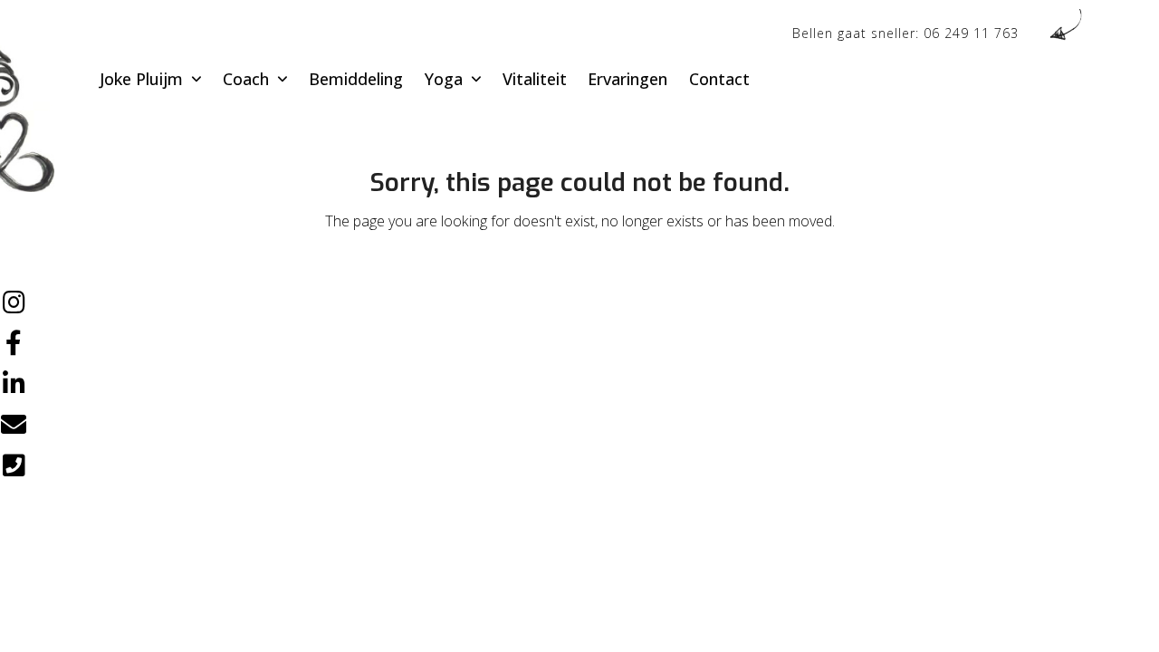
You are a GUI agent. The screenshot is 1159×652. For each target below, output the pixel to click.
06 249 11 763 (971, 33)
